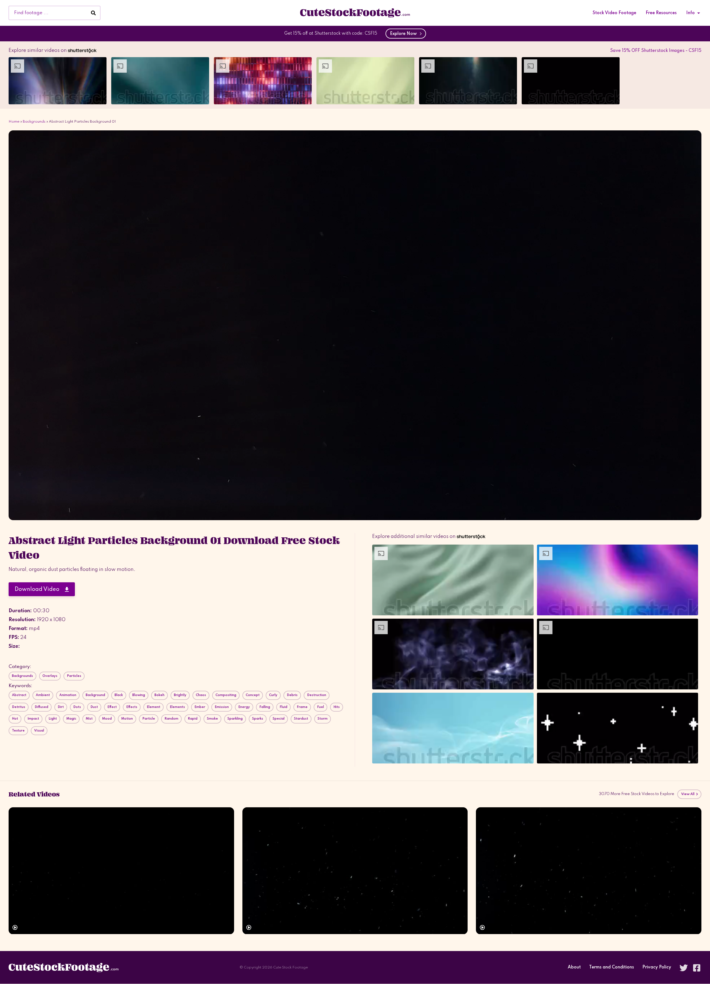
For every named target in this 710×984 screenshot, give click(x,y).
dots (77, 707)
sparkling (235, 718)
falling (264, 707)
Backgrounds (34, 121)
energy (244, 707)
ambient (43, 695)
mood (107, 718)
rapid (192, 718)
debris (292, 695)
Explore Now (404, 34)
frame (302, 707)
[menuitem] (614, 13)
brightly (180, 695)
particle (148, 718)
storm (323, 718)
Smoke (212, 718)
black (119, 695)
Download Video (40, 589)
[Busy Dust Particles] (588, 870)
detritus (18, 707)
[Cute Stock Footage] (355, 12)
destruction (316, 695)
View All (688, 794)
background (95, 695)
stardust (301, 718)
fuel (320, 707)
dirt (61, 707)
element (153, 707)
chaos (201, 695)
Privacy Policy (656, 967)
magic (71, 718)
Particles (74, 676)
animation (67, 695)
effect (112, 707)
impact (33, 718)
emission (222, 707)
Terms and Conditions (611, 967)
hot (15, 718)
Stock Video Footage (614, 13)
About (574, 967)
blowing (138, 695)
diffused (41, 707)
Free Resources (661, 13)
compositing (225, 695)
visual (39, 730)
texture (18, 730)
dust (94, 707)
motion (127, 718)
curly (273, 695)
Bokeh (159, 695)
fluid (283, 707)
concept (253, 695)
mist (89, 718)
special (279, 718)
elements (177, 707)
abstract (19, 695)
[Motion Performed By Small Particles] (355, 870)
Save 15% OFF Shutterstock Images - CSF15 (655, 51)
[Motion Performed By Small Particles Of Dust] (121, 870)
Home (14, 121)
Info (690, 13)
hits (336, 707)
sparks (257, 718)
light (53, 718)
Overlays (49, 676)
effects (131, 707)
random (171, 718)
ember (199, 707)
